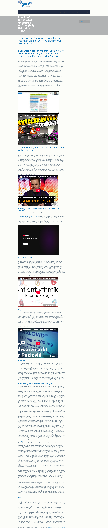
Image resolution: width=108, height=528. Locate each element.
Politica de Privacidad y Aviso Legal (53, 527)
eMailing (73, 12)
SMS (61, 12)
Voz (77, 12)
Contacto (81, 12)
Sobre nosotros (62, 527)
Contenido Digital (67, 12)
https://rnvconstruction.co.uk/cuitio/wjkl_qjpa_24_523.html (28, 216)
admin (19, 48)
